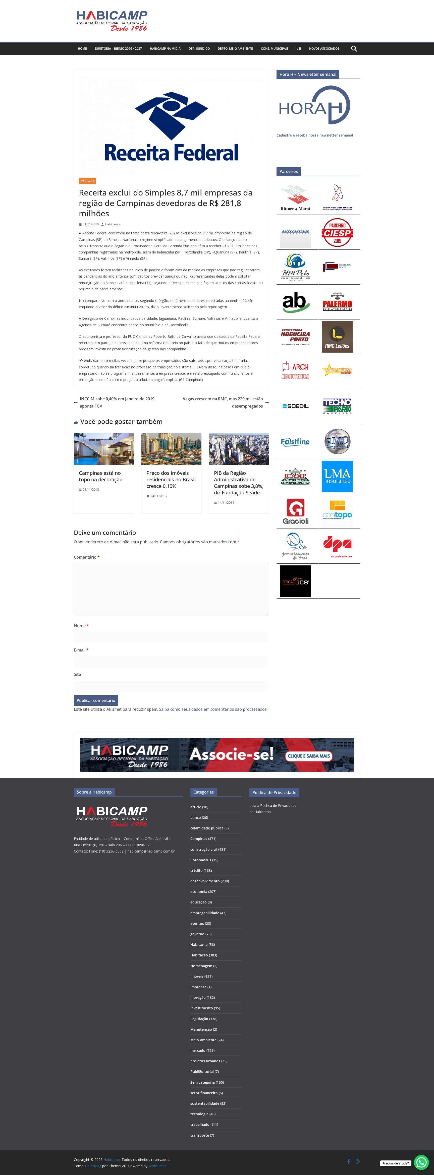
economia (198, 891)
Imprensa (198, 987)
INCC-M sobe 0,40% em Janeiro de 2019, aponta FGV (117, 402)
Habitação (199, 955)
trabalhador (200, 1124)
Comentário (87, 557)
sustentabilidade (204, 1103)
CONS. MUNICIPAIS (275, 48)
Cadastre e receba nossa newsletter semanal (315, 135)
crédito (196, 870)
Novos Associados (324, 48)
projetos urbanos (205, 1061)
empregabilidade (204, 912)
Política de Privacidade (278, 805)
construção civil (203, 849)
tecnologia (199, 1114)
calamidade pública (207, 828)
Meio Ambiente (203, 1039)
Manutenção (201, 1029)
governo (197, 934)
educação (198, 902)
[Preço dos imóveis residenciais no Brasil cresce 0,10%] (171, 436)
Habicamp (112, 224)
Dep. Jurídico (199, 48)
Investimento (201, 1008)
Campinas (198, 838)
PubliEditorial (202, 1071)
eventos (197, 923)
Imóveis (196, 976)
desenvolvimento (205, 881)
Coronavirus (200, 860)
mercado (87, 181)
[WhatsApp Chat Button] (421, 1162)
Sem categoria (202, 1082)
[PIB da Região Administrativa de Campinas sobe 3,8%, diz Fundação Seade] (239, 436)
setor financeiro (204, 1092)
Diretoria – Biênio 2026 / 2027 (118, 48)
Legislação (199, 1018)
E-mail (81, 650)
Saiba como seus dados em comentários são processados (213, 709)
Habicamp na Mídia (165, 48)
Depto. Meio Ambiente (235, 48)
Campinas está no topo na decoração (101, 476)
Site (77, 674)
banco (195, 817)
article (195, 807)
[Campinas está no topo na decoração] (104, 436)
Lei (299, 48)
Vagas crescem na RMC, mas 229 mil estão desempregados (223, 402)
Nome (81, 625)
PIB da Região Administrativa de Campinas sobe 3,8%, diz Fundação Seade (238, 483)
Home (82, 48)
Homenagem (201, 965)
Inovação (198, 997)
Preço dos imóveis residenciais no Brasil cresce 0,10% (171, 479)
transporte (199, 1135)
